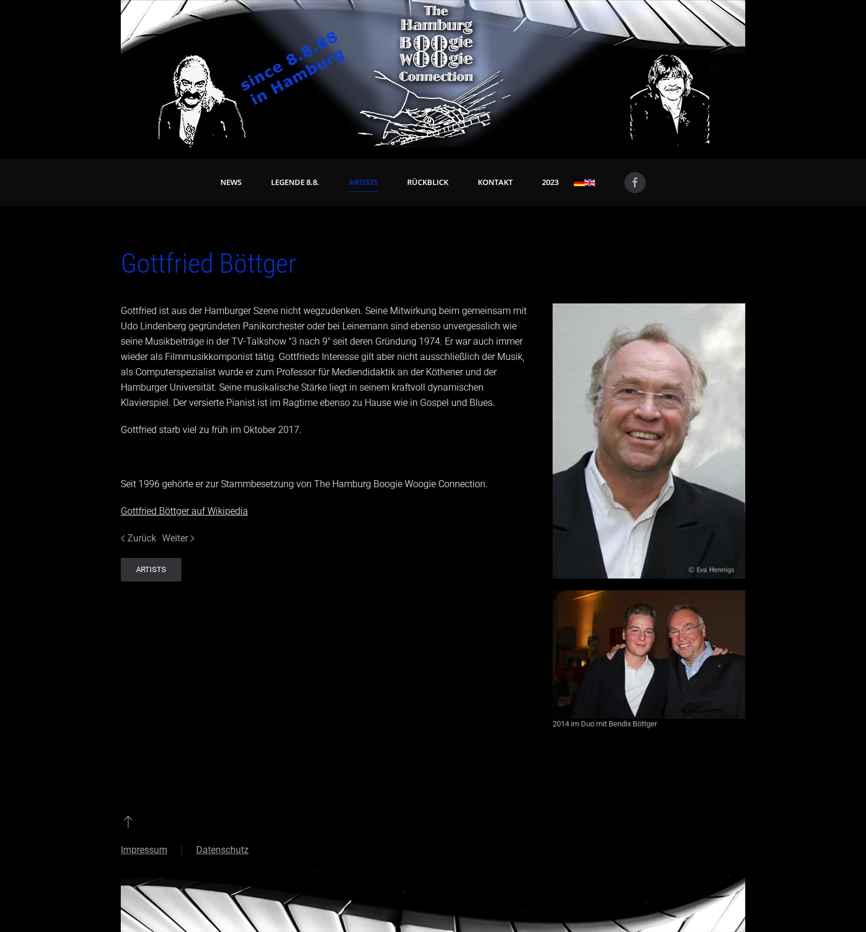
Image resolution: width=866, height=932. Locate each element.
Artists (363, 182)
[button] (128, 821)
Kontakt (495, 182)
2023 (550, 182)
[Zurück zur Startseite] (433, 73)
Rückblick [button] (427, 182)
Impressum (144, 849)
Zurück (141, 538)
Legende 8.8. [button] (295, 182)
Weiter (175, 538)
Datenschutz (222, 849)
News (231, 182)
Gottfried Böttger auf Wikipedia (184, 511)
